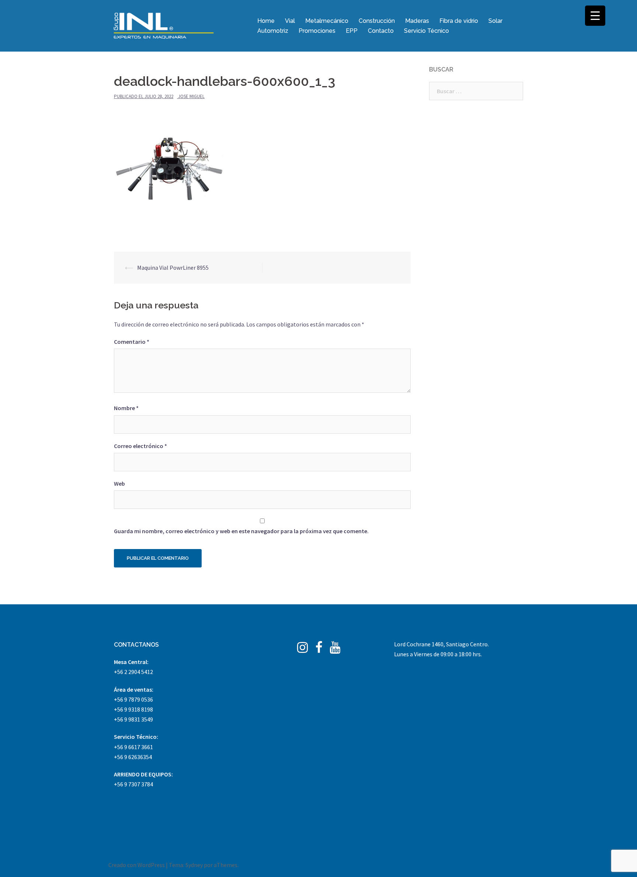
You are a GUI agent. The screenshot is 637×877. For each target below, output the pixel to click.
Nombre (126, 408)
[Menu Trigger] (595, 16)
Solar (495, 20)
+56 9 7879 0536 (133, 699)
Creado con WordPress (136, 865)
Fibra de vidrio (458, 20)
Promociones (317, 30)
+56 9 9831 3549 (133, 719)
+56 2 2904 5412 (133, 671)
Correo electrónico (140, 446)
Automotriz (272, 30)
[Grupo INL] (163, 25)
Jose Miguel (191, 96)
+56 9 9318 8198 (133, 709)
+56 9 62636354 (133, 757)
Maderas (417, 20)
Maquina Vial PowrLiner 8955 (173, 267)
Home (266, 20)
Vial (290, 20)
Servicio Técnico (426, 30)
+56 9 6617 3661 (133, 747)
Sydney (194, 865)
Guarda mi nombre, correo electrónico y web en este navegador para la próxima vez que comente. (241, 531)
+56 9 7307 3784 (133, 784)
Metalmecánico (326, 20)
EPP (352, 30)
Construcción (377, 20)
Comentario (131, 341)
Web (119, 483)
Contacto (381, 30)
